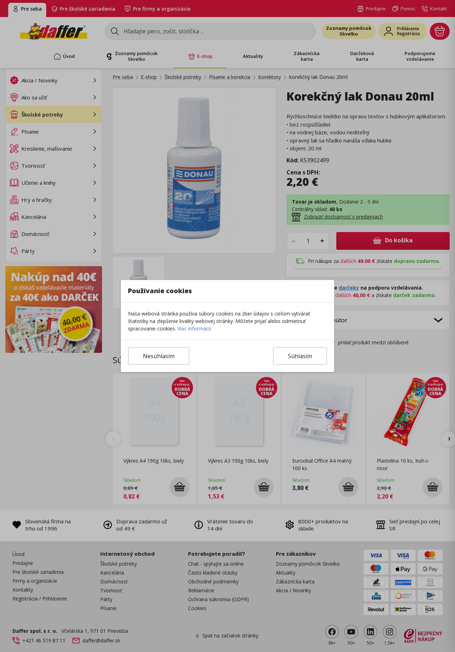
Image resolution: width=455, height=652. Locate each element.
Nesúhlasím (159, 356)
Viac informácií (194, 328)
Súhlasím (300, 356)
